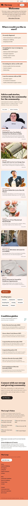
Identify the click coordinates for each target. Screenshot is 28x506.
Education (4, 299)
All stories (6, 291)
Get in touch (4, 492)
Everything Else (5, 302)
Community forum (5, 489)
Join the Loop (6, 460)
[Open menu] (26, 5)
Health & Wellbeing (5, 466)
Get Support (4, 467)
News (2, 476)
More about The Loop (14, 18)
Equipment (20, 299)
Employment (12, 299)
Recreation (20, 302)
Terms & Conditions (5, 480)
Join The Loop (7, 397)
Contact (3, 484)
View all (25, 319)
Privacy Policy (4, 482)
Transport (13, 305)
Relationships (5, 305)
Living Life (3, 469)
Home (2, 464)
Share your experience (6, 491)
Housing (13, 302)
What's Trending (14, 109)
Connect (3, 473)
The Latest (4, 109)
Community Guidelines (6, 478)
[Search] (18, 5)
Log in (22, 5)
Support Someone (5, 471)
